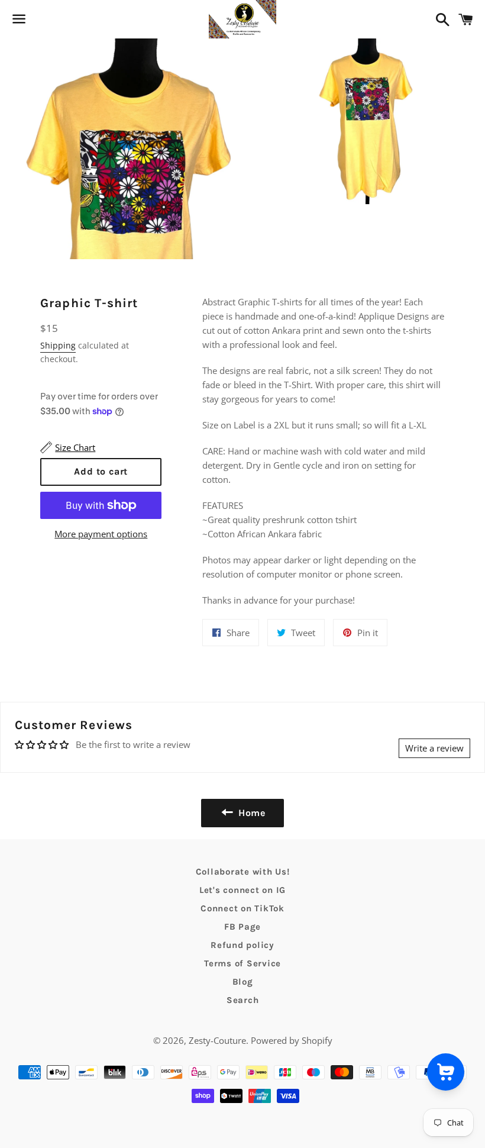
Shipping (58, 345)
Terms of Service (242, 963)
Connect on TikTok (242, 908)
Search (243, 1000)
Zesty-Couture (217, 1040)
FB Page (242, 926)
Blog (242, 981)
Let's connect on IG (242, 890)
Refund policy (242, 945)
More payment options (100, 534)
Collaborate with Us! (243, 871)
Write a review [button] (434, 748)
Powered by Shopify (291, 1040)
